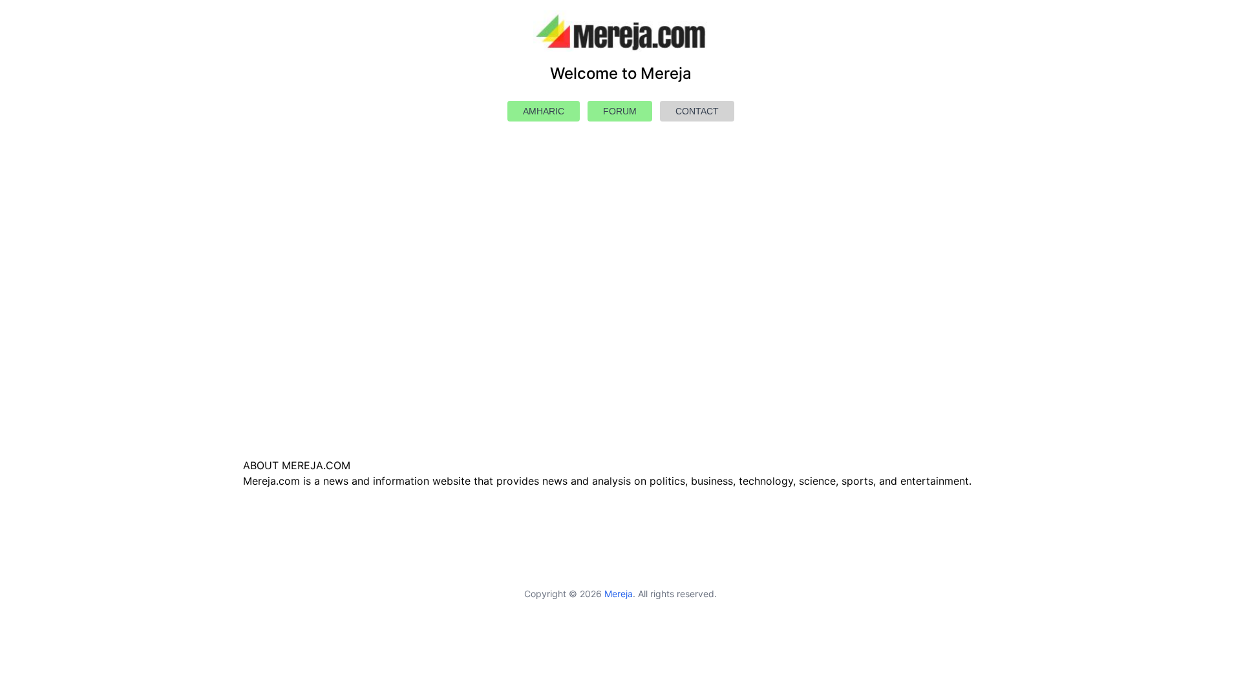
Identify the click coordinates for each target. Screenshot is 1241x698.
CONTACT (697, 111)
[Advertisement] (620, 320)
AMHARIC (543, 111)
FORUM (620, 111)
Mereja (618, 593)
